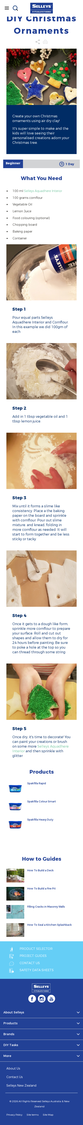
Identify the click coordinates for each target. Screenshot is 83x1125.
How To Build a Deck (40, 870)
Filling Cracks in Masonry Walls (46, 906)
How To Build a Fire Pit (41, 888)
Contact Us (14, 1077)
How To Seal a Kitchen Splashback (49, 925)
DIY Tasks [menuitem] (10, 1045)
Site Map (48, 1114)
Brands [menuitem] (8, 1034)
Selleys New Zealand (21, 1086)
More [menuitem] (7, 1056)
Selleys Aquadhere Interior (43, 191)
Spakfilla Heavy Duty (40, 819)
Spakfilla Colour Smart (41, 801)
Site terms (33, 1114)
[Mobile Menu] (6, 8)
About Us (13, 1069)
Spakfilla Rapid (36, 783)
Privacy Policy (14, 1114)
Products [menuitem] (10, 1023)
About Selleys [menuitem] (13, 1012)
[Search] (15, 8)
